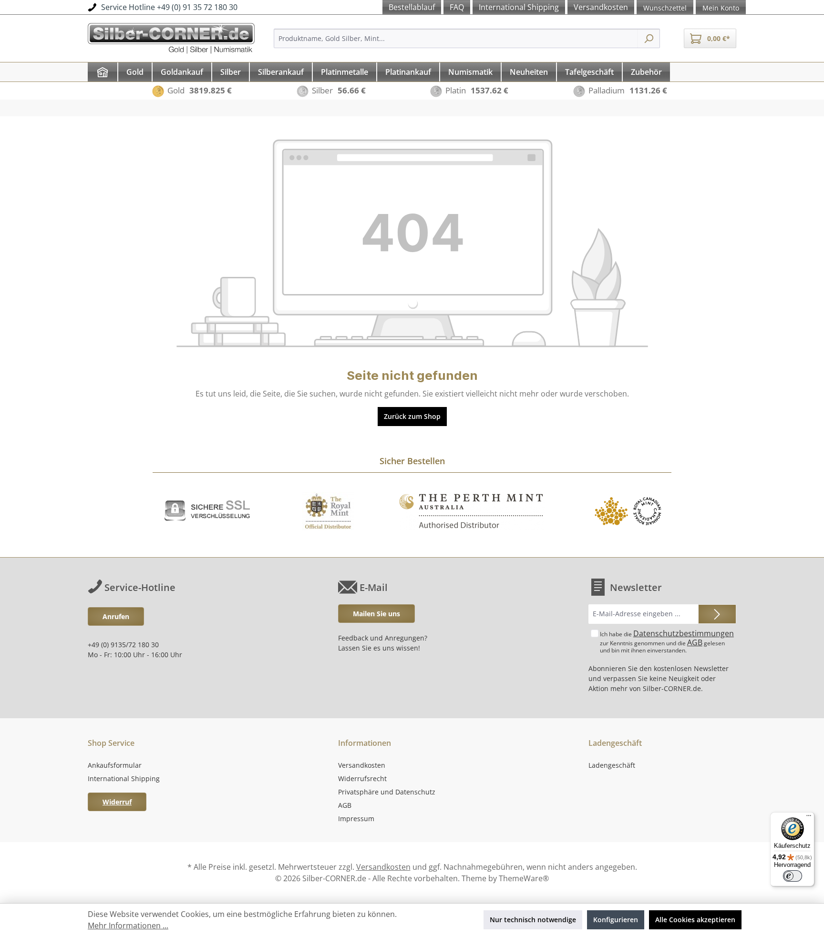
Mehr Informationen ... (128, 925)
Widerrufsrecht (362, 778)
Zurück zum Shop (412, 416)
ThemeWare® (524, 878)
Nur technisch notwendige (533, 919)
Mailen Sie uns (376, 613)
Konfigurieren (615, 919)
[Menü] (808, 818)
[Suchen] (649, 38)
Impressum (356, 818)
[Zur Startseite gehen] (171, 37)
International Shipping (124, 778)
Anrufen (116, 616)
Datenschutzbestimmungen (683, 633)
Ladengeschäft (611, 765)
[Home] (102, 71)
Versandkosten (361, 765)
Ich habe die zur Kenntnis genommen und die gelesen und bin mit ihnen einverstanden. (667, 641)
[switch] (792, 876)
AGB (694, 642)
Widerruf (117, 801)
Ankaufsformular (115, 765)
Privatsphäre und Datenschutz (386, 791)
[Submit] (717, 614)
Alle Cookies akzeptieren (695, 919)
